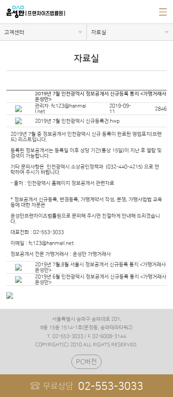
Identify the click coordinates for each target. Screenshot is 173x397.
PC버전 (86, 362)
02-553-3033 (93, 386)
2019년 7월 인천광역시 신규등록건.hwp (77, 121)
